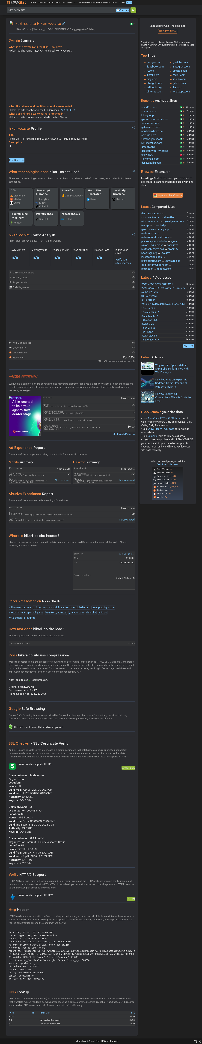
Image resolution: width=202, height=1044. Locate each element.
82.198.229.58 (149, 335)
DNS (19, 992)
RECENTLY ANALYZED (56, 2)
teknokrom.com (150, 158)
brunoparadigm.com (103, 607)
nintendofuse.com (151, 143)
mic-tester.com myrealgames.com (162, 221)
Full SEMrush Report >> (123, 434)
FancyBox (44, 199)
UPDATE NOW (167, 31)
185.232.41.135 (149, 319)
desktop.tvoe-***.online (154, 151)
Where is (34, 536)
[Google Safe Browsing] (10, 726)
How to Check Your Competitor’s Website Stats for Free (173, 397)
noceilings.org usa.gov (155, 253)
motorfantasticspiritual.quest (26, 612)
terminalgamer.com (152, 139)
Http (19, 910)
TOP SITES (42, 2)
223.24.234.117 (149, 316)
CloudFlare (19, 195)
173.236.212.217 (150, 312)
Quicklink (43, 206)
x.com (150, 70)
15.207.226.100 (150, 339)
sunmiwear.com (150, 123)
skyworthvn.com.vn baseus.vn (159, 245)
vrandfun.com (149, 107)
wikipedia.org (154, 87)
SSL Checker (38, 743)
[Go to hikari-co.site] (63, 23)
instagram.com (181, 66)
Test (132, 899)
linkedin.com (179, 79)
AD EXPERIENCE (85, 2)
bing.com (152, 79)
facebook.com (155, 66)
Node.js (17, 222)
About (114, 1041)
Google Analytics (74, 195)
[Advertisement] (72, 79)
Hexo (93, 199)
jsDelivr (17, 199)
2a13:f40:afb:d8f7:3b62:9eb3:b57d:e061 (164, 288)
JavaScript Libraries (43, 192)
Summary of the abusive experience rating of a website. (38, 500)
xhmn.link (91, 612)
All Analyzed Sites (84, 1041)
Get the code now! (167, 464)
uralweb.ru (147, 154)
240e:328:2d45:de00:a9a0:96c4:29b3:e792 (166, 304)
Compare (124, 10)
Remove (152, 436)
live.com (177, 87)
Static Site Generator (94, 192)
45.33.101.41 (148, 300)
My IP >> (189, 346)
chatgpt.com (154, 83)
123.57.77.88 (148, 308)
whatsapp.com (181, 91)
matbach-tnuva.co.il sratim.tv (159, 249)
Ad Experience (27, 448)
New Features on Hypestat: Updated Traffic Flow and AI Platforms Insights (171, 383)
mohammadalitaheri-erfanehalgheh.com (66, 607)
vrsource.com (149, 111)
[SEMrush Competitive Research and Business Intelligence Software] (23, 376)
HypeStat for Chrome (169, 195)
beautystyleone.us (55, 612)
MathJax (120, 199)
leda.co (103, 612)
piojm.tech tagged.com (156, 268)
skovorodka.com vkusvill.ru (158, 217)
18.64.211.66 (148, 327)
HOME (33, 2)
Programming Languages (19, 215)
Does (39, 655)
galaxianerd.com (150, 127)
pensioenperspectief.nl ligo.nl (159, 241)
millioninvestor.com (20, 607)
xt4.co (37, 607)
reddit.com (179, 75)
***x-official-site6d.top (22, 617)
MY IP (129, 2)
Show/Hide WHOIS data (161, 429)
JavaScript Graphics (120, 192)
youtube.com (180, 62)
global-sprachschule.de (154, 119)
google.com (153, 62)
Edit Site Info (16, 160)
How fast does (36, 629)
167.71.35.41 (148, 331)
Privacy (106, 1041)
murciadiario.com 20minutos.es (160, 261)
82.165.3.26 (147, 323)
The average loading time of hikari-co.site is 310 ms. (37, 635)
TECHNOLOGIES (118, 2)
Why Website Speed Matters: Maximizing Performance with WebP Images (172, 369)
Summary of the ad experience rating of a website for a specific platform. (48, 454)
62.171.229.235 (149, 292)
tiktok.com (153, 75)
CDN (13, 190)
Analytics (68, 190)
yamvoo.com (76, 612)
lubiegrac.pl (147, 115)
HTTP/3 (68, 219)
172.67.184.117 (67, 110)
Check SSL (128, 767)
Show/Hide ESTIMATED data (164, 418)
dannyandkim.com (151, 162)
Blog (98, 1041)
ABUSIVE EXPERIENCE (101, 2)
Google (27, 709)
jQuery (42, 202)
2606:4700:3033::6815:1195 (157, 284)
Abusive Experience (31, 494)
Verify (27, 875)
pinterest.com (155, 91)
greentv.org (148, 147)
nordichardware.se (152, 131)
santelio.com (148, 135)
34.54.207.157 (149, 296)
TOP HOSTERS (71, 2)
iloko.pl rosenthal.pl (153, 225)
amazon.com (180, 70)
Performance (44, 214)
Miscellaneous (71, 214)
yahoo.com (179, 83)
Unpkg (17, 202)
